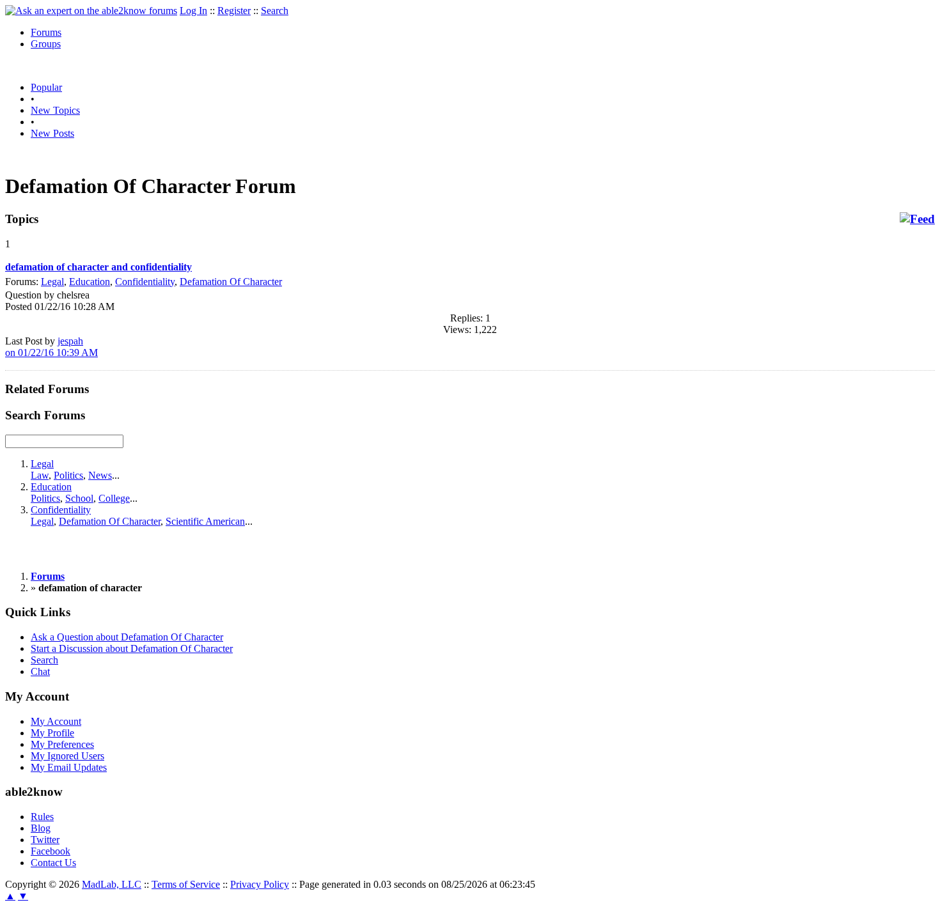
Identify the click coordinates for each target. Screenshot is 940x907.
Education (89, 281)
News (100, 475)
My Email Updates (69, 767)
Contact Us (53, 862)
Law (40, 475)
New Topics (55, 110)
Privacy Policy (259, 884)
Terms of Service (186, 884)
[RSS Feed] (917, 219)
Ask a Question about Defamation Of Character (127, 637)
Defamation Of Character (231, 281)
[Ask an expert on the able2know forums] (91, 10)
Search (274, 10)
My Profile (52, 732)
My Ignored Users (67, 755)
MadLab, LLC (111, 884)
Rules (42, 816)
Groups (46, 43)
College (114, 498)
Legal (52, 281)
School (79, 498)
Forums (46, 32)
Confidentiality (145, 281)
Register (234, 10)
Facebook (50, 851)
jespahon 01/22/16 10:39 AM (51, 347)
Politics (68, 475)
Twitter (45, 839)
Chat (40, 671)
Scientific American (205, 521)
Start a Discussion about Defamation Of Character (132, 648)
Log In (193, 10)
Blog (41, 828)
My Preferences (62, 744)
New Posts (52, 133)
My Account (56, 721)
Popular (46, 87)
